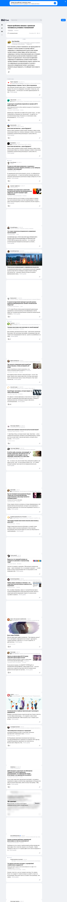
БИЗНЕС (12, 694)
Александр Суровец (14, 901)
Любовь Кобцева (15, 110)
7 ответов (18, 587)
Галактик (14, 563)
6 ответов (24, 195)
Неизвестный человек (16, 869)
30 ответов (20, 394)
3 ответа (23, 869)
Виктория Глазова (15, 518)
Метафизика (13, 142)
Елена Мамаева (15, 324)
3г (15, 323)
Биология (12, 323)
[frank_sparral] (13, 555)
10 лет (19, 81)
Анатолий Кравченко (15, 835)
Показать (37, 803)
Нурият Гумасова (15, 431)
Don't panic (14, 860)
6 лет (17, 162)
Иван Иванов (13, 162)
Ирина (13, 501)
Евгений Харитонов (14, 251)
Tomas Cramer (15, 458)
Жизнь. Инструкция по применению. (18, 618)
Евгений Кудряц (13, 227)
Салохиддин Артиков (15, 726)
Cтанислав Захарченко (17, 195)
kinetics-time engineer (16, 662)
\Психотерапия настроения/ (16, 859)
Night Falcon (14, 394)
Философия (12, 489)
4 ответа (21, 110)
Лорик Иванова (15, 620)
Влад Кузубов (13, 125)
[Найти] (41, 20)
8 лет (19, 387)
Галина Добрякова (15, 491)
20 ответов (19, 563)
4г (17, 125)
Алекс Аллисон (15, 776)
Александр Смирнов (14, 425)
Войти (63, 20)
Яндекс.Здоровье (14, 81)
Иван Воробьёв (15, 41)
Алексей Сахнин (13, 387)
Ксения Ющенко (15, 306)
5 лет (21, 185)
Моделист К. (14, 101)
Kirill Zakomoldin (15, 842)
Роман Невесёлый (15, 653)
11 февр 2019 (29, 44)
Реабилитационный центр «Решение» (18, 516)
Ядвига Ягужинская (14, 360)
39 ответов (21, 458)
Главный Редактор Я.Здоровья (18, 83)
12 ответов (21, 371)
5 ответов (21, 842)
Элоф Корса (13, 766)
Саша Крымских (15, 328)
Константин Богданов (16, 695)
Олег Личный (15, 371)
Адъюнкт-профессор (15, 185)
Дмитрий (14, 170)
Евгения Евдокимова (14, 578)
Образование (13, 99)
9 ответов (18, 735)
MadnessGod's (13, 298)
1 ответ (24, 39)
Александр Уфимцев (14, 448)
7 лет (18, 298)
